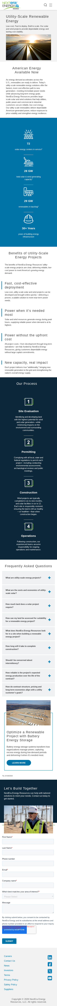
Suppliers (8, 989)
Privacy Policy (11, 980)
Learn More (19, 763)
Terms (7, 975)
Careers (8, 956)
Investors (8, 970)
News (7, 965)
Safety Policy (10, 984)
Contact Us (9, 961)
